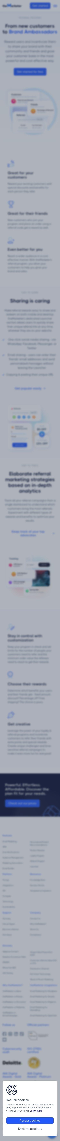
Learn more (36, 1110)
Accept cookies (30, 1120)
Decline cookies (30, 1129)
